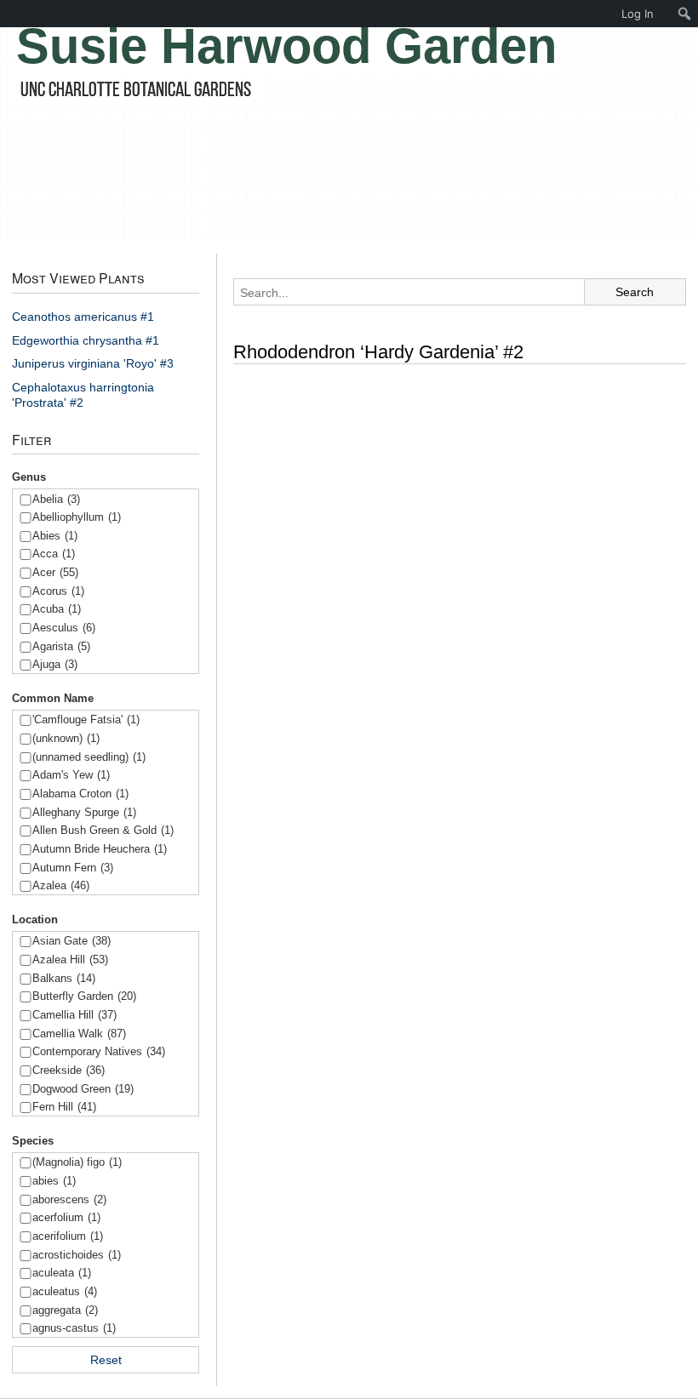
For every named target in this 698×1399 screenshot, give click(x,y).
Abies (54, 535)
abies (54, 1180)
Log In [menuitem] (637, 13)
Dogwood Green (83, 1088)
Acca (53, 553)
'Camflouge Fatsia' (86, 719)
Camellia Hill (74, 1014)
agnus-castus (74, 1328)
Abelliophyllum (76, 517)
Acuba (56, 608)
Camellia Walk (79, 1033)
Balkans (63, 978)
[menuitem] (685, 13)
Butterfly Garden (84, 996)
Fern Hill (64, 1106)
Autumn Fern (72, 867)
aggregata (65, 1310)
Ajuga (54, 664)
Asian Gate (71, 940)
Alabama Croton (80, 793)
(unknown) (66, 738)
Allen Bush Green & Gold (103, 830)
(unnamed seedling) (89, 757)
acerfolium (66, 1217)
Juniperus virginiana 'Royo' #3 (93, 363)
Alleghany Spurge (84, 812)
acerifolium (67, 1236)
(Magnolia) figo (77, 1162)
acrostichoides (76, 1254)
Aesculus (63, 627)
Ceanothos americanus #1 (83, 316)
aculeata (61, 1272)
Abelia (56, 499)
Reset (106, 1360)
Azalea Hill (70, 959)
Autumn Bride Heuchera (99, 848)
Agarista (61, 646)
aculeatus (64, 1291)
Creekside (68, 1070)
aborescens (69, 1199)
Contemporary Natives (98, 1051)
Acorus (58, 591)
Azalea (60, 885)
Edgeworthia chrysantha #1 (85, 340)
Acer (55, 572)
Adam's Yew (71, 774)
